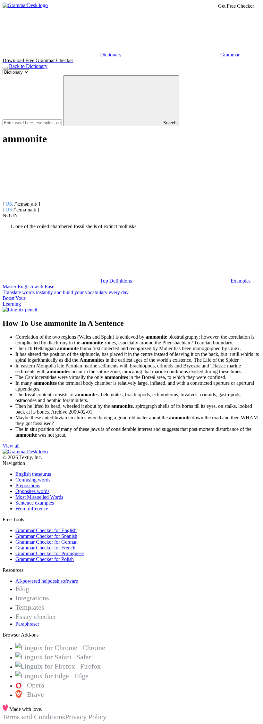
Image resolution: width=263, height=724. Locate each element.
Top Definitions (116, 281)
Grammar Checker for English (46, 530)
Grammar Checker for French (45, 547)
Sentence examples (34, 503)
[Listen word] (51, 198)
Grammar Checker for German (46, 542)
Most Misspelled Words (39, 497)
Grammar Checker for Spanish (46, 536)
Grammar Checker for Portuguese (49, 553)
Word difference (31, 508)
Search (169, 122)
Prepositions (27, 485)
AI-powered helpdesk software (46, 581)
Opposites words (32, 491)
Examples (239, 281)
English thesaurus (33, 474)
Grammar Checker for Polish (44, 559)
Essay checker (35, 617)
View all (11, 445)
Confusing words (32, 479)
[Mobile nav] (5, 68)
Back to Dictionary (28, 66)
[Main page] (25, 5)
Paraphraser (27, 624)
